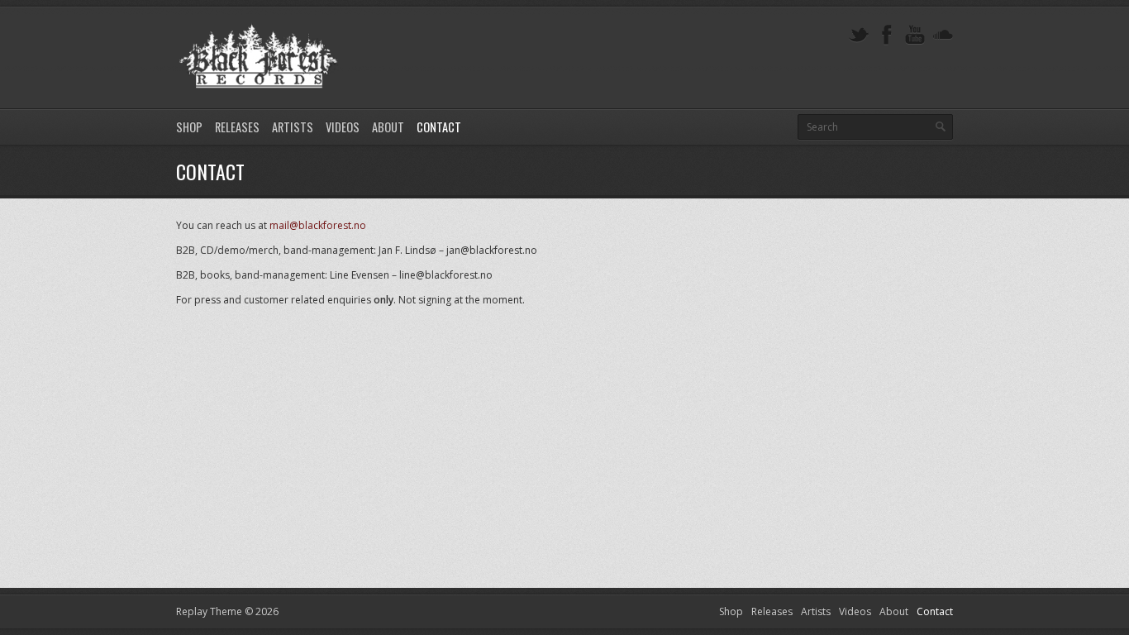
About (388, 127)
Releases (237, 127)
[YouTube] (915, 35)
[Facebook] (887, 35)
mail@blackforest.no (317, 225)
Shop (189, 127)
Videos (343, 127)
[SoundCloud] (943, 35)
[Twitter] (859, 35)
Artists (292, 127)
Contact (439, 127)
